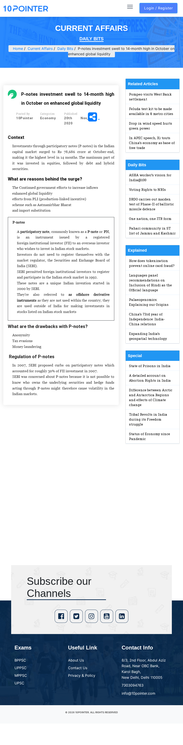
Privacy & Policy (81, 675)
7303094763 (132, 685)
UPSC (19, 683)
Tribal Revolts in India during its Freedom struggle (148, 419)
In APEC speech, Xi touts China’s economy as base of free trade (152, 143)
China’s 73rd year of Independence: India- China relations (147, 319)
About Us (76, 660)
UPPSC (21, 668)
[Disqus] (61, 473)
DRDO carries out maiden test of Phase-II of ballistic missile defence (151, 204)
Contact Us (77, 668)
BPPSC (20, 660)
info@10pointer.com (138, 693)
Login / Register (158, 8)
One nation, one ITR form (150, 218)
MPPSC (21, 675)
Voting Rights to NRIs (147, 189)
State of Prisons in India (150, 366)
